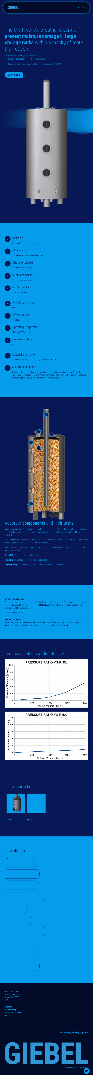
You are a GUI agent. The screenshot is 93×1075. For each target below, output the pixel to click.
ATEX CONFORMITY (24, 966)
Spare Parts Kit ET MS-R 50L (15, 816)
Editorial (8, 1007)
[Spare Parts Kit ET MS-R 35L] (36, 803)
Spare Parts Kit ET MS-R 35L (35, 816)
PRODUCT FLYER (22, 862)
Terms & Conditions (13, 1012)
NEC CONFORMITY (23, 885)
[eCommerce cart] (78, 7)
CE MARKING (20, 920)
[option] (46, 808)
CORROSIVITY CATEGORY (27, 931)
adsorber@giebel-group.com (74, 1032)
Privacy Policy (10, 1010)
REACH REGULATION (24, 944)
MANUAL (18, 909)
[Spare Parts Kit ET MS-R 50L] (16, 803)
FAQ (6, 1015)
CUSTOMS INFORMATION (26, 896)
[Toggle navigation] (83, 7)
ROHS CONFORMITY (24, 873)
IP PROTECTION (21, 955)
